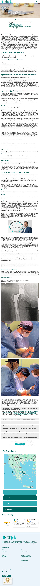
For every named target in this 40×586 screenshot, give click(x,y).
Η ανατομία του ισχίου (12, 23)
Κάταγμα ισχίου (4, 556)
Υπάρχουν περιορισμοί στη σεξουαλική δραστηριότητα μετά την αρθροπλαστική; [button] (18, 425)
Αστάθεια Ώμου (4, 557)
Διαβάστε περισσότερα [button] (16, 526)
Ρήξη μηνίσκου (4, 551)
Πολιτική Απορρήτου (5, 547)
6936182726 (32, 90)
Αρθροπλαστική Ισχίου (24, 557)
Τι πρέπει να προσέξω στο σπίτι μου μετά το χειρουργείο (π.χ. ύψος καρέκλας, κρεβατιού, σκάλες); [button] (19, 422)
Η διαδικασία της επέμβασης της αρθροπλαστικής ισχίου (16, 27)
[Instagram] (5, 576)
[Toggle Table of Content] (30, 22)
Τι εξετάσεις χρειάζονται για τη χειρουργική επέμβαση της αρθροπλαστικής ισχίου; (20, 26)
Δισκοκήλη (3, 555)
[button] (36, 1)
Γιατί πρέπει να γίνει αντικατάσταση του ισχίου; (15, 25)
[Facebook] (3, 576)
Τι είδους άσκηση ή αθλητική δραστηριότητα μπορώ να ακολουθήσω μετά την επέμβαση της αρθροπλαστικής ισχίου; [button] (19, 434)
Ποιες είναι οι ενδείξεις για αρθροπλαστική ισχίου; (15, 24)
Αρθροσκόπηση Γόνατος (24, 551)
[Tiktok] (10, 576)
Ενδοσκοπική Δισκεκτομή (24, 560)
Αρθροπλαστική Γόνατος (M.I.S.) (25, 555)
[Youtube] (8, 576)
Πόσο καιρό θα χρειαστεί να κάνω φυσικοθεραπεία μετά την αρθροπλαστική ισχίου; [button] (18, 431)
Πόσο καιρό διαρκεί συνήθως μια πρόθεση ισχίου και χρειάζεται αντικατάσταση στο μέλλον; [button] (20, 437)
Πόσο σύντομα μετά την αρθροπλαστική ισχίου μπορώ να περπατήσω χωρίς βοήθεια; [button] (19, 419)
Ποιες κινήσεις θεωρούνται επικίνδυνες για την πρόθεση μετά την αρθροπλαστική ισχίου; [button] (19, 428)
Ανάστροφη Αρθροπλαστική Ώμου (26, 556)
